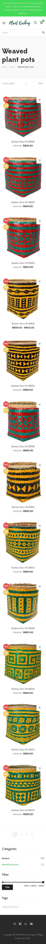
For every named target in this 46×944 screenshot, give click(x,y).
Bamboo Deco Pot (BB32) (23, 810)
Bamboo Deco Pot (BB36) (23, 628)
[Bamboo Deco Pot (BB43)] (23, 238)
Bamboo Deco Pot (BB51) (23, 323)
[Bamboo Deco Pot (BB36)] (23, 603)
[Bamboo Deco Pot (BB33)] (23, 724)
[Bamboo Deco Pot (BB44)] (23, 177)
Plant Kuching (20, 924)
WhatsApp (26, 924)
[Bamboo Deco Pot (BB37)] (23, 542)
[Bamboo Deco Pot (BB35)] (23, 664)
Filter (7, 887)
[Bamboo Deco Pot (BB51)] (23, 298)
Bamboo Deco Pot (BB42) (23, 446)
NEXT (32, 834)
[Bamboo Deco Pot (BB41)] (23, 482)
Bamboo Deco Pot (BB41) (23, 507)
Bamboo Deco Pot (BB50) (23, 385)
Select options (40, 281)
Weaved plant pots (10, 864)
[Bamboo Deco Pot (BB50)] (23, 360)
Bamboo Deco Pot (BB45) (23, 141)
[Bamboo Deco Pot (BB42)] (23, 421)
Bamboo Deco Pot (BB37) (23, 567)
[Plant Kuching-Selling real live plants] (19, 23)
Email (31, 924)
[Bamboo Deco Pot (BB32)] (23, 785)
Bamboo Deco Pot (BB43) (23, 263)
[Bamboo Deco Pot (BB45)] (23, 116)
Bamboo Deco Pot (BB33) (23, 749)
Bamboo (5, 858)
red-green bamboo (10, 906)
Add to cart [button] (40, 160)
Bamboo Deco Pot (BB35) (23, 689)
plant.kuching (15, 924)
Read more (40, 99)
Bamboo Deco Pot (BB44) (23, 202)
